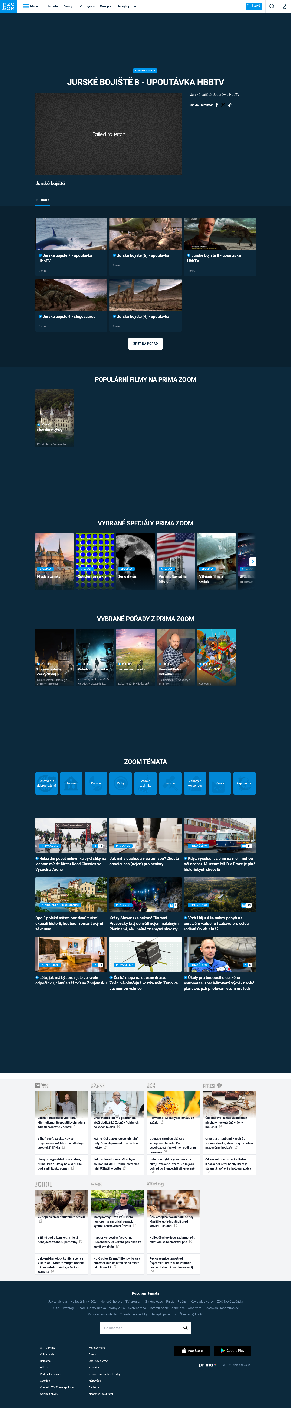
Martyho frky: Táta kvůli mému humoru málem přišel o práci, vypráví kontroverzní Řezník (114, 1221)
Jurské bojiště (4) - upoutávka (142, 316)
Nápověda (95, 1380)
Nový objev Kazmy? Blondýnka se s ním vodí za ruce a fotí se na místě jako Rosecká (117, 1263)
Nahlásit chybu (49, 1393)
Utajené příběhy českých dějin (49, 671)
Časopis (105, 6)
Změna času (154, 1302)
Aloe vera (194, 1308)
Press (92, 1354)
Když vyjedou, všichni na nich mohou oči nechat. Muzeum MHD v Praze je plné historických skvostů (219, 864)
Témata (52, 6)
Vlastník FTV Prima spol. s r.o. (58, 1387)
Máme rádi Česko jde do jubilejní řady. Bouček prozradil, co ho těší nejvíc (116, 1143)
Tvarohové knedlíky (133, 1314)
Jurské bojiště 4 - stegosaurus (68, 316)
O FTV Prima (47, 1347)
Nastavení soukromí (101, 1393)
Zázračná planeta (131, 669)
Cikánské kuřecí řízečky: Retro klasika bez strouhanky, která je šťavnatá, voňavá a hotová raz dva (228, 1164)
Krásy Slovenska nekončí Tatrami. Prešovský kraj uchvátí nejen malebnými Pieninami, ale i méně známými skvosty (144, 924)
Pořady (67, 6)
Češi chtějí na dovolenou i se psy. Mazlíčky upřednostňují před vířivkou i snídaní (172, 1221)
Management (97, 1347)
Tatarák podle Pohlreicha (167, 1308)
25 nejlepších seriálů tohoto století (61, 1217)
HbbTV (44, 1367)
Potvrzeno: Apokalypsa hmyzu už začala (172, 1120)
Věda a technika (145, 783)
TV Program (86, 6)
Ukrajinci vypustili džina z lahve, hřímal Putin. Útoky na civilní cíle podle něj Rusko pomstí (60, 1164)
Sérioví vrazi (128, 576)
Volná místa (47, 1354)
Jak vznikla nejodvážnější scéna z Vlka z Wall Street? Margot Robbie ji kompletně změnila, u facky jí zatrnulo (61, 1265)
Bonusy (42, 200)
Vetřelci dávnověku (93, 669)
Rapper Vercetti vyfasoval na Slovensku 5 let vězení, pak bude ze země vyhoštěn (117, 1242)
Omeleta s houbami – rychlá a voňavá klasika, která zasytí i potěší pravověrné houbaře (229, 1143)
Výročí (220, 783)
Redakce (94, 1387)
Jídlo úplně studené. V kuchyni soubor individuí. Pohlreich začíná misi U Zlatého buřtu (116, 1164)
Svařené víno (137, 1308)
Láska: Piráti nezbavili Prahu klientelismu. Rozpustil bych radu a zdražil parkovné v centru (61, 1122)
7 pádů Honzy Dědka (91, 1308)
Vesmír (170, 783)
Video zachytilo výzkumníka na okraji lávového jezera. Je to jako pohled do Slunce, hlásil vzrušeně (172, 1164)
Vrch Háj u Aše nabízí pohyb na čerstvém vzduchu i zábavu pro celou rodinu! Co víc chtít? (216, 924)
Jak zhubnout (57, 1302)
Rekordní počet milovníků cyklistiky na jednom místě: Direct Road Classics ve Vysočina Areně (70, 864)
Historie (71, 783)
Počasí (182, 1302)
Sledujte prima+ (127, 6)
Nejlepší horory (111, 1302)
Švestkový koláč (191, 1314)
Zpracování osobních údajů (105, 1374)
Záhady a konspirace (195, 783)
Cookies (45, 1380)
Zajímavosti (245, 783)
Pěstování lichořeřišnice (222, 1308)
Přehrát (46, 424)
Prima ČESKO (209, 669)
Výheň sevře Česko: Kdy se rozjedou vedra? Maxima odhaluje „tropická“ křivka (61, 1143)
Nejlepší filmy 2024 (83, 1302)
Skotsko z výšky (50, 430)
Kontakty (94, 1367)
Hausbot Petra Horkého (170, 671)
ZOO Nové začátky (230, 1302)
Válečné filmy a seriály (211, 578)
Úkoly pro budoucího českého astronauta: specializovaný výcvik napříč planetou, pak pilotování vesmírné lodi (219, 983)
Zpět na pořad (145, 344)
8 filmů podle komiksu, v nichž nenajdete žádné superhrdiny (58, 1240)
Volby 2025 (117, 1308)
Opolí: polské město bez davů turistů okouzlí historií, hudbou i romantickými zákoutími (69, 924)
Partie (170, 1302)
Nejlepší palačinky (164, 1314)
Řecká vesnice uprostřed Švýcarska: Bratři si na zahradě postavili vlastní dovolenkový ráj (171, 1263)
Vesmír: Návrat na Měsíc (173, 578)
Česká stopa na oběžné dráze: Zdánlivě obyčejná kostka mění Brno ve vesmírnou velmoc (143, 983)
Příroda (96, 783)
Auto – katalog (63, 1308)
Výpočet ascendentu (102, 1314)
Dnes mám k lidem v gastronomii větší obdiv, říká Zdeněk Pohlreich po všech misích (116, 1122)
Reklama (45, 1360)
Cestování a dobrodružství (46, 783)
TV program (133, 1302)
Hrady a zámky (49, 576)
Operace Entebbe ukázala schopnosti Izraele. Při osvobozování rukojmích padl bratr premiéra (173, 1145)
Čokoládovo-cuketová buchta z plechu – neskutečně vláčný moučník (226, 1122)
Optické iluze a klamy (94, 576)
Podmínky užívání (50, 1374)
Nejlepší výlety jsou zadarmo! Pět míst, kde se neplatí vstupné (172, 1240)
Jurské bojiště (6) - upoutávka (142, 255)
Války (120, 783)
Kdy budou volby (202, 1302)
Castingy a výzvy (98, 1360)
